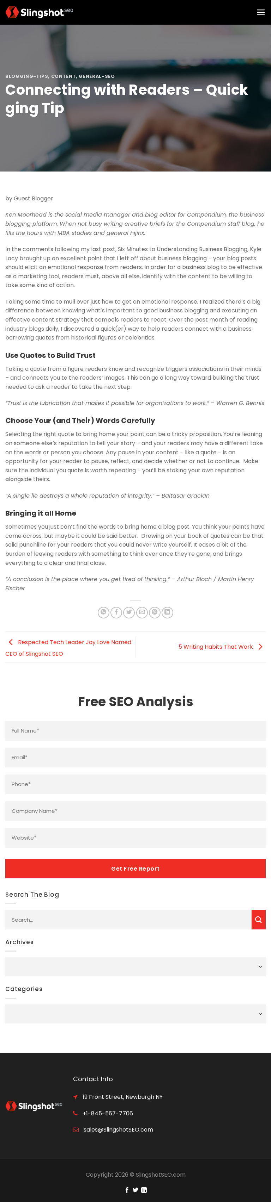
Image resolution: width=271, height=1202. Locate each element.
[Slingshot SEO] (40, 12)
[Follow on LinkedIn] (144, 1190)
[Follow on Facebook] (127, 1190)
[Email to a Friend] (142, 612)
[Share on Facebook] (116, 612)
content (63, 76)
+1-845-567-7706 (107, 1113)
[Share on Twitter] (129, 612)
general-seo (97, 76)
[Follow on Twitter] (135, 1190)
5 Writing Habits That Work (216, 647)
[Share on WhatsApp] (103, 612)
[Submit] (259, 919)
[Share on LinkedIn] (167, 612)
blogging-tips (26, 76)
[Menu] (261, 12)
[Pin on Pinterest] (155, 612)
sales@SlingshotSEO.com (117, 1130)
